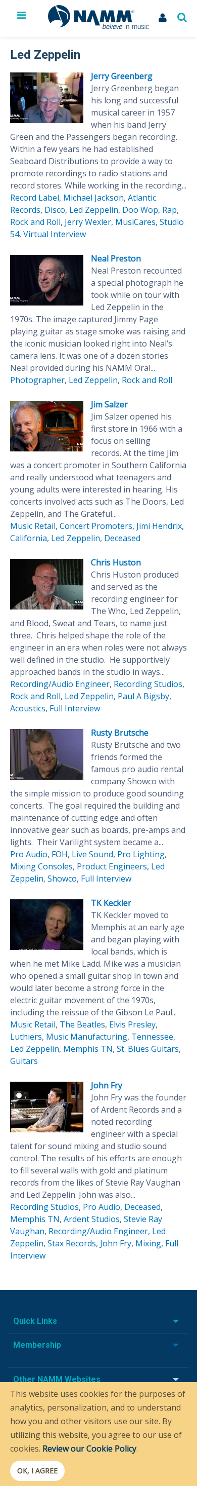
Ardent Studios (92, 1219)
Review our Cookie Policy (89, 1448)
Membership (37, 1345)
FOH (60, 854)
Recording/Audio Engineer (60, 684)
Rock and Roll (35, 221)
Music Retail (33, 525)
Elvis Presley (132, 1024)
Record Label (34, 197)
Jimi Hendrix (159, 525)
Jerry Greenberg (122, 76)
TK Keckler (111, 902)
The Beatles (82, 1024)
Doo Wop (140, 209)
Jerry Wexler (88, 221)
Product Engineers (112, 866)
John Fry (106, 1085)
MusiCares (135, 221)
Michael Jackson (93, 197)
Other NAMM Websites (57, 1379)
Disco (54, 209)
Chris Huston (116, 562)
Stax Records (71, 1243)
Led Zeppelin (93, 209)
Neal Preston (116, 258)
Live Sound (92, 854)
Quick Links (35, 1321)
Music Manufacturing (86, 1036)
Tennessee (152, 1036)
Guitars (24, 1060)
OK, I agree (37, 1470)
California (28, 538)
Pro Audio (28, 854)
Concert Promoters (96, 525)
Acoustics (27, 708)
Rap (169, 209)
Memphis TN (88, 1048)
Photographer (37, 380)
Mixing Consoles (41, 866)
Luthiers (26, 1036)
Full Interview (75, 708)
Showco (62, 878)
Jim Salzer (109, 404)
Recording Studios (148, 684)
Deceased (122, 538)
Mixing (148, 1243)
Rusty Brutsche (120, 732)
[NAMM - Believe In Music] (98, 25)
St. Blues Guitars (148, 1048)
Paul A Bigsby (143, 696)
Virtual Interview (54, 234)
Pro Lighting (141, 854)
